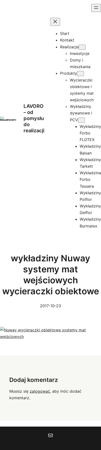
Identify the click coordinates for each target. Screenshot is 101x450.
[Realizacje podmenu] (82, 47)
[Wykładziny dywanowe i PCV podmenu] (81, 120)
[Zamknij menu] (55, 22)
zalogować (40, 391)
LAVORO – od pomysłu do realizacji (34, 118)
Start (64, 33)
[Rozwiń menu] (96, 8)
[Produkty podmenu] (80, 73)
